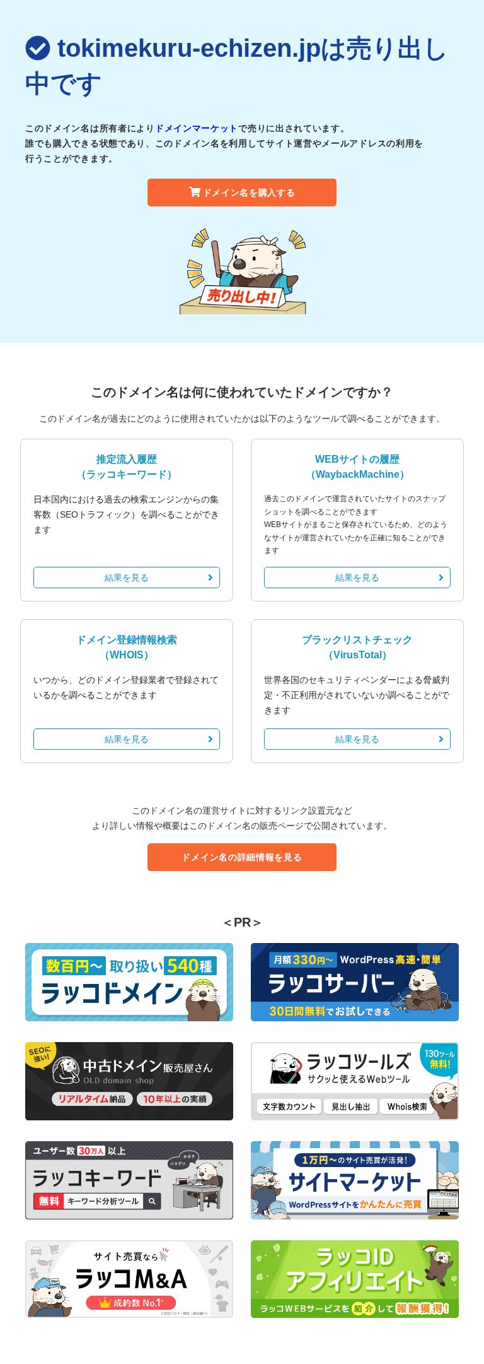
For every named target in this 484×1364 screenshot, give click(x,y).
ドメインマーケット (196, 128)
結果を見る (127, 577)
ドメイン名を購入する (249, 192)
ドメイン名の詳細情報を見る (242, 857)
